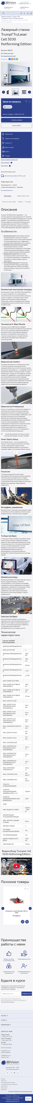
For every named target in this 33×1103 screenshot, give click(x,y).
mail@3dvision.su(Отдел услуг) (6, 1056)
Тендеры (7, 156)
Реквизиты (4, 1089)
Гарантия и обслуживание (12, 138)
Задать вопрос (16, 125)
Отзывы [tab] (28, 202)
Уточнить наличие (16, 120)
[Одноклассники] (12, 59)
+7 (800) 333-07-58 (23, 3)
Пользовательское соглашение (9, 1084)
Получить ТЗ (8, 143)
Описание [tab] (7, 196)
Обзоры (3, 1078)
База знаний (4, 1086)
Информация (5, 1024)
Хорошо (28, 1098)
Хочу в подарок (5, 162)
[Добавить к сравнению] (29, 101)
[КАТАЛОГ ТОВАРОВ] (3, 13)
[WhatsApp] (17, 59)
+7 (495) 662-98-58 (6, 1044)
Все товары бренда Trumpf (8, 56)
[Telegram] (14, 59)
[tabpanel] (16, 541)
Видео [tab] (20, 202)
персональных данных (7, 1002)
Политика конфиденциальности (24, 1094)
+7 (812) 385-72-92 (6, 1040)
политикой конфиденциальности (12, 1100)
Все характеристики (7, 190)
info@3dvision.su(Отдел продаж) (6, 1051)
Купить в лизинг (9, 147)
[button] (3, 92)
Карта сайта (4, 1087)
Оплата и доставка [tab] (9, 202)
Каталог (3, 1015)
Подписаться (26, 993)
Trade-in (7, 151)
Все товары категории (7, 53)
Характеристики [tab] (23, 196)
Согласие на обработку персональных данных (20, 1091)
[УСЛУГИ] (7, 13)
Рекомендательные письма (8, 1082)
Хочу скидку (4, 165)
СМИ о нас (3, 1080)
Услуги (3, 1020)
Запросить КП (9, 134)
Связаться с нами (6, 1031)
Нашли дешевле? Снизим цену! (9, 159)
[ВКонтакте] (10, 59)
